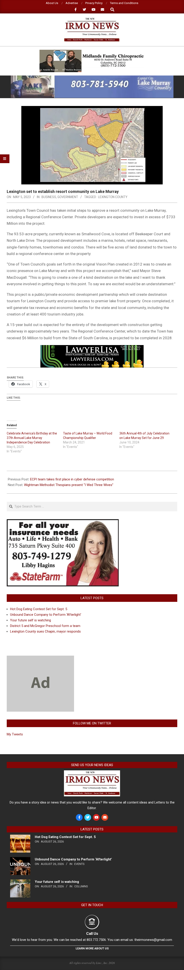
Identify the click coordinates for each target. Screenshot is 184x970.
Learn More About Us (92, 948)
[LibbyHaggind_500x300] (63, 522)
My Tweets (15, 734)
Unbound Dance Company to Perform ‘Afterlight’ (45, 615)
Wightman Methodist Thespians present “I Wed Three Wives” (68, 485)
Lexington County (112, 197)
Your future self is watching (30, 620)
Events (79, 864)
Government (67, 197)
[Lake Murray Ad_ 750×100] (92, 77)
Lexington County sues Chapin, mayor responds (45, 631)
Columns (81, 886)
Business (49, 197)
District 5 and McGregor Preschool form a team (45, 626)
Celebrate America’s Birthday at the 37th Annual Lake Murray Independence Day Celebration (32, 438)
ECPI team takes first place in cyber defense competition (72, 479)
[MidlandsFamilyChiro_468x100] (92, 51)
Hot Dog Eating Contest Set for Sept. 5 (38, 609)
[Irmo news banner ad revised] (92, 348)
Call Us (92, 933)
